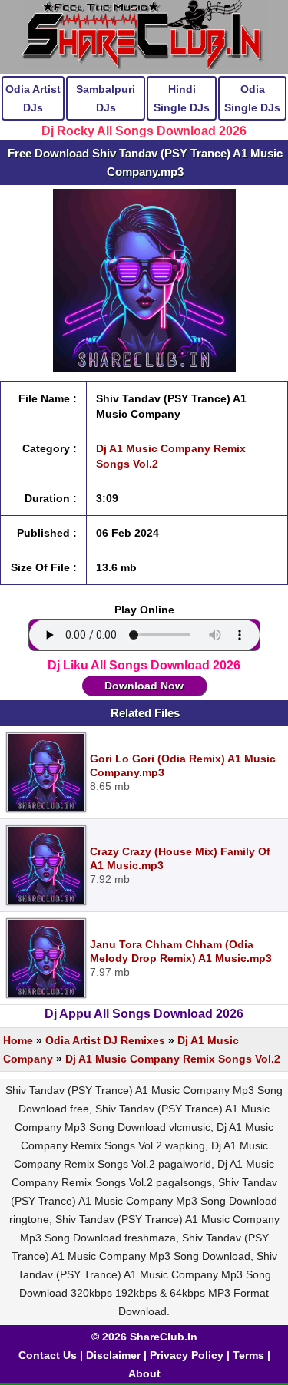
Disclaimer (113, 1355)
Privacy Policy (186, 1355)
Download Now (144, 685)
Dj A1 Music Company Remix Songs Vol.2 (172, 1059)
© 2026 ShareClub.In (144, 1336)
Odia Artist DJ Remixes (105, 1040)
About (144, 1373)
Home (18, 1040)
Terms (248, 1355)
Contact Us (47, 1355)
